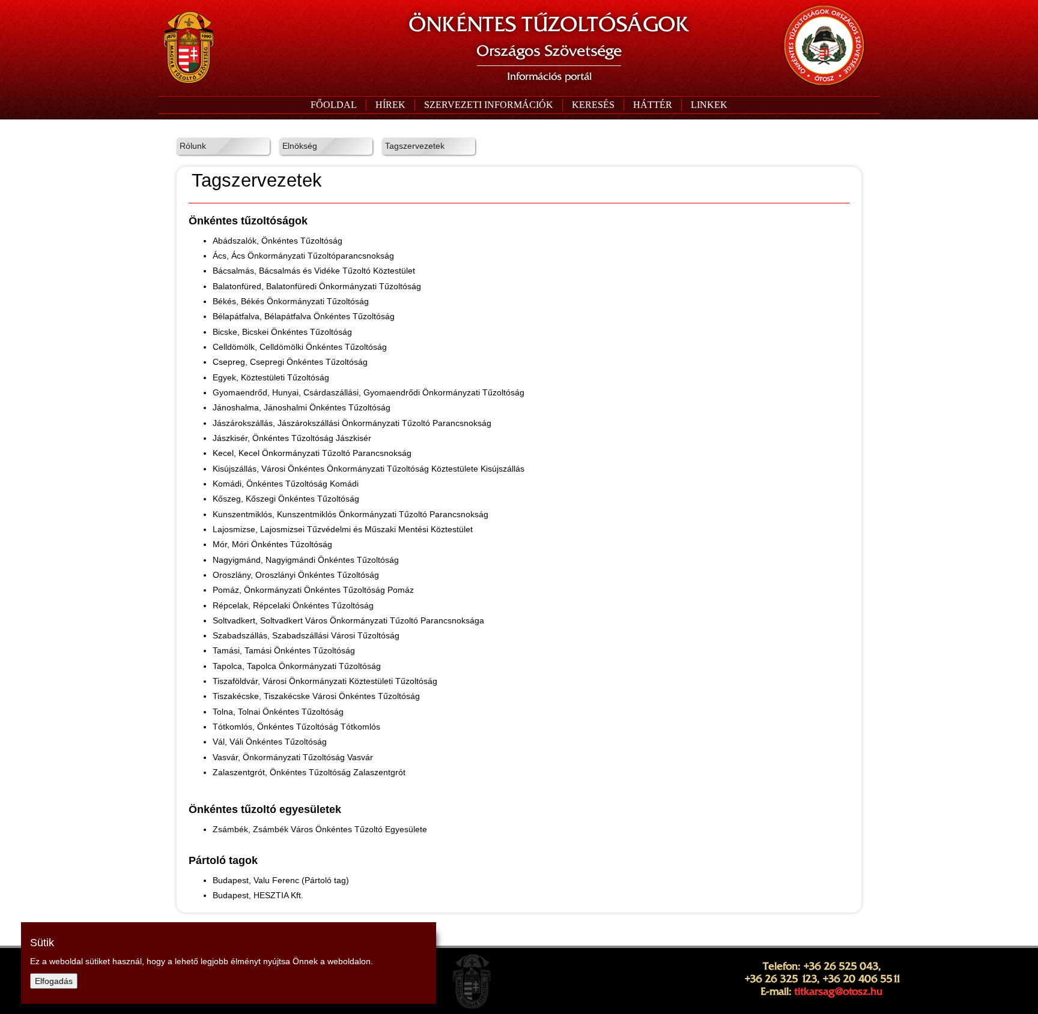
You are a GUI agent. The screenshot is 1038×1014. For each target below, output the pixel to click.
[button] (488, 105)
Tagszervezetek (415, 146)
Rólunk (193, 146)
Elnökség (299, 146)
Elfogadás (54, 981)
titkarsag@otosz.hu (838, 991)
